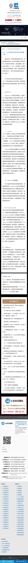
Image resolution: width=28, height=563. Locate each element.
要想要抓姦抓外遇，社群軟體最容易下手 (14, 318)
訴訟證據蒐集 (20, 528)
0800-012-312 (5, 291)
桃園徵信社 (6, 492)
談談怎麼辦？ (5, 541)
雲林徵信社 (6, 503)
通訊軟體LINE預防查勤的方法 (11, 321)
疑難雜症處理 (20, 534)
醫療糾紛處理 (20, 532)
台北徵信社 (6, 488)
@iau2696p (4, 451)
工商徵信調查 (20, 520)
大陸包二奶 (20, 503)
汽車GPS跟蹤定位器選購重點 (11, 385)
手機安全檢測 (20, 513)
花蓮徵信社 (6, 522)
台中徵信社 (6, 501)
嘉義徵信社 (6, 509)
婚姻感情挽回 (20, 499)
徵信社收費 (22, 287)
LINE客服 (8, 561)
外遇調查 (19, 486)
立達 (3, 42)
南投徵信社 (6, 507)
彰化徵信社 (6, 505)
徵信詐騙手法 (20, 530)
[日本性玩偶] (13, 20)
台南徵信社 (6, 511)
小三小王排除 (20, 497)
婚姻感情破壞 (20, 501)
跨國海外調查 (20, 526)
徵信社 (6, 284)
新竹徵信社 (6, 497)
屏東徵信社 (6, 515)
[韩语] (15, 20)
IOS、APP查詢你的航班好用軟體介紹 (13, 343)
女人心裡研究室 (6, 545)
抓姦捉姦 (19, 490)
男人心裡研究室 (6, 543)
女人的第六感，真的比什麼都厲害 (12, 310)
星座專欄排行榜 (6, 549)
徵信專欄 (4, 552)
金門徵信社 (6, 528)
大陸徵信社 (6, 524)
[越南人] (18, 20)
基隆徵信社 (6, 486)
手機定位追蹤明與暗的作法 (10, 340)
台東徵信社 (6, 520)
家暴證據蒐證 (20, 505)
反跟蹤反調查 (20, 522)
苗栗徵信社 (6, 499)
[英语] (6, 20)
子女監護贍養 (20, 509)
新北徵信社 (6, 490)
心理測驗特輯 (5, 547)
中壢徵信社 (6, 494)
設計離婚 (19, 494)
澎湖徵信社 (6, 526)
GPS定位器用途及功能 (9, 382)
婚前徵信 (19, 492)
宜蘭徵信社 (6, 518)
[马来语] (20, 20)
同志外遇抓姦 (20, 511)
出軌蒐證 (19, 488)
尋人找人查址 (20, 515)
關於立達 (4, 279)
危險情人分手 (20, 507)
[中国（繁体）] (11, 20)
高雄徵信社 (6, 513)
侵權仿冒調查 (20, 524)
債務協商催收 (20, 518)
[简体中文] (8, 20)
